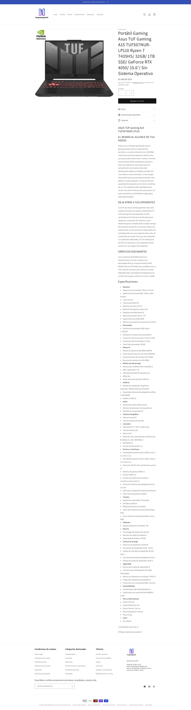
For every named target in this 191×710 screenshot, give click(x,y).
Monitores (69, 662)
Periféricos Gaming (72, 670)
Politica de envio (41, 662)
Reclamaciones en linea (104, 674)
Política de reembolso (94, 705)
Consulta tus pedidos (103, 658)
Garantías (38, 670)
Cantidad (121, 89)
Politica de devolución (43, 666)
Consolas (68, 658)
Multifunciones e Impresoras (75, 666)
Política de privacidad (79, 705)
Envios (98, 662)
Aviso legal (149, 705)
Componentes (70, 654)
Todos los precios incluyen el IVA (61, 705)
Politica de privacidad (42, 674)
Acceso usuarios (101, 654)
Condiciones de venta (42, 658)
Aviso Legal (39, 654)
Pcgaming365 (47, 705)
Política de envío (122, 705)
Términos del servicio (109, 705)
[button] (144, 14)
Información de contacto (136, 705)
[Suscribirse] (72, 686)
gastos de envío (138, 82)
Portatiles (68, 674)
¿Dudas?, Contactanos (104, 670)
